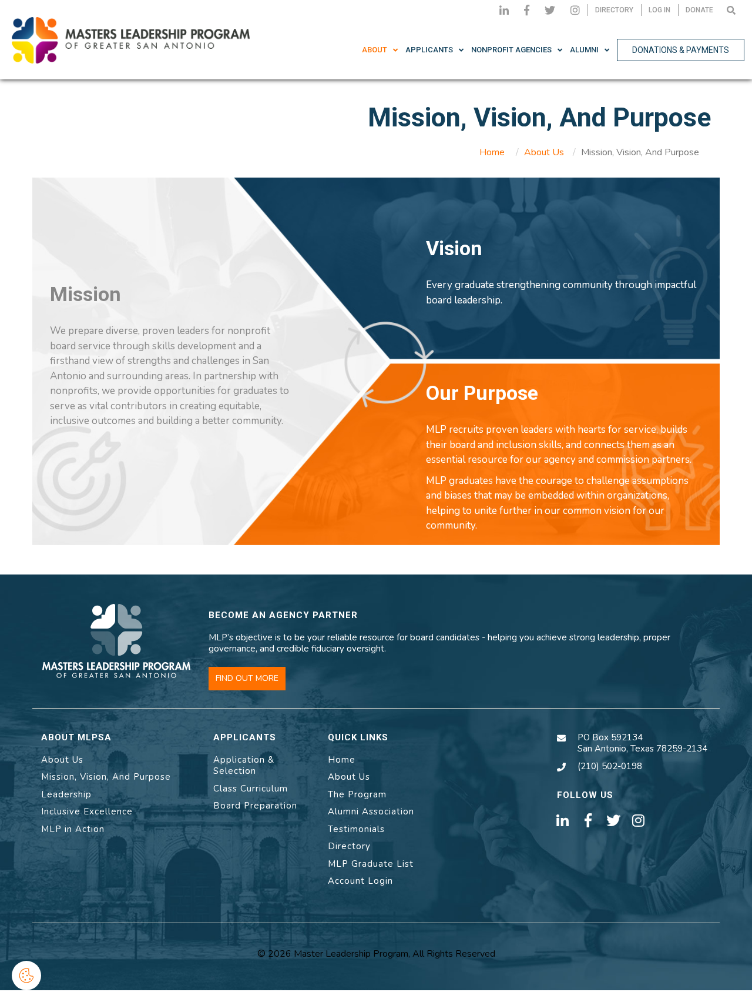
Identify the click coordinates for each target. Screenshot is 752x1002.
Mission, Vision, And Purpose (106, 777)
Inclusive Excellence (87, 811)
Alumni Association (371, 811)
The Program (357, 794)
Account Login (360, 881)
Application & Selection (243, 765)
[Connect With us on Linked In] (504, 10)
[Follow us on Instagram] (575, 10)
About (374, 49)
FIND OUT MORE (247, 678)
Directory (349, 846)
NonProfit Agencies (511, 49)
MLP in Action (73, 829)
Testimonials (356, 829)
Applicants (429, 49)
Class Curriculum (250, 788)
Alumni (584, 49)
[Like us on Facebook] (526, 10)
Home (492, 152)
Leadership (66, 794)
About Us (544, 152)
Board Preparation (255, 805)
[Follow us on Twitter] (550, 10)
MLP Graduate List (371, 864)
